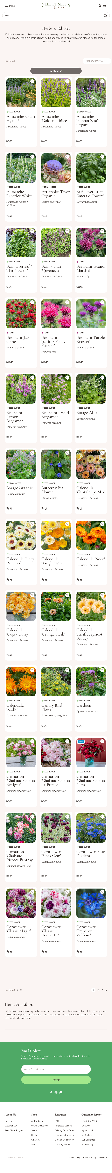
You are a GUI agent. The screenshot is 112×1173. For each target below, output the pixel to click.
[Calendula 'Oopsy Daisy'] (21, 606)
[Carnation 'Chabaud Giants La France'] (56, 752)
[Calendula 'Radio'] (21, 681)
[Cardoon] (91, 681)
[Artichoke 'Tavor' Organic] (56, 168)
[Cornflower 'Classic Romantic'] (56, 903)
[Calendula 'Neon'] (91, 535)
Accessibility (74, 1157)
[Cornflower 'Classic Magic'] (21, 903)
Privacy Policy (89, 1157)
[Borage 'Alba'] (91, 389)
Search (8, 15)
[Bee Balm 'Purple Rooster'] (91, 313)
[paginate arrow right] (106, 990)
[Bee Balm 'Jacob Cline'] (21, 313)
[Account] (100, 6)
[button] (51, 1093)
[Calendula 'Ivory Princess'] (21, 535)
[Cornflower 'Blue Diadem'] (91, 828)
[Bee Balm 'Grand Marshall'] (91, 242)
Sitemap (103, 1157)
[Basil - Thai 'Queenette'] (56, 242)
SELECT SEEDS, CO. (19, 1157)
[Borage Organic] (21, 464)
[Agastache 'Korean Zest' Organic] (91, 92)
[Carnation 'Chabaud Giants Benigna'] (21, 752)
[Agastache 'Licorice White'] (21, 168)
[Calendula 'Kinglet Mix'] (56, 535)
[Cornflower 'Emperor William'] (91, 903)
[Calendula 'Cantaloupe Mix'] (91, 464)
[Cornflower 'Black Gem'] (56, 828)
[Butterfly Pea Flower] (56, 464)
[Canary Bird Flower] (56, 681)
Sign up (56, 1079)
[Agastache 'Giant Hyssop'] (21, 92)
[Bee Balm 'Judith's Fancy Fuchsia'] (56, 313)
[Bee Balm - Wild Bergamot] (56, 389)
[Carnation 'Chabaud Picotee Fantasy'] (21, 828)
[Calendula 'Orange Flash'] (56, 606)
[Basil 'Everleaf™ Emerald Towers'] (91, 168)
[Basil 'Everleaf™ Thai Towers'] (21, 242)
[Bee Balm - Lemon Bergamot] (21, 389)
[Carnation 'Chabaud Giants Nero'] (91, 752)
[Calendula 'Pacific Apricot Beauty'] (91, 606)
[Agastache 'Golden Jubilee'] (56, 92)
